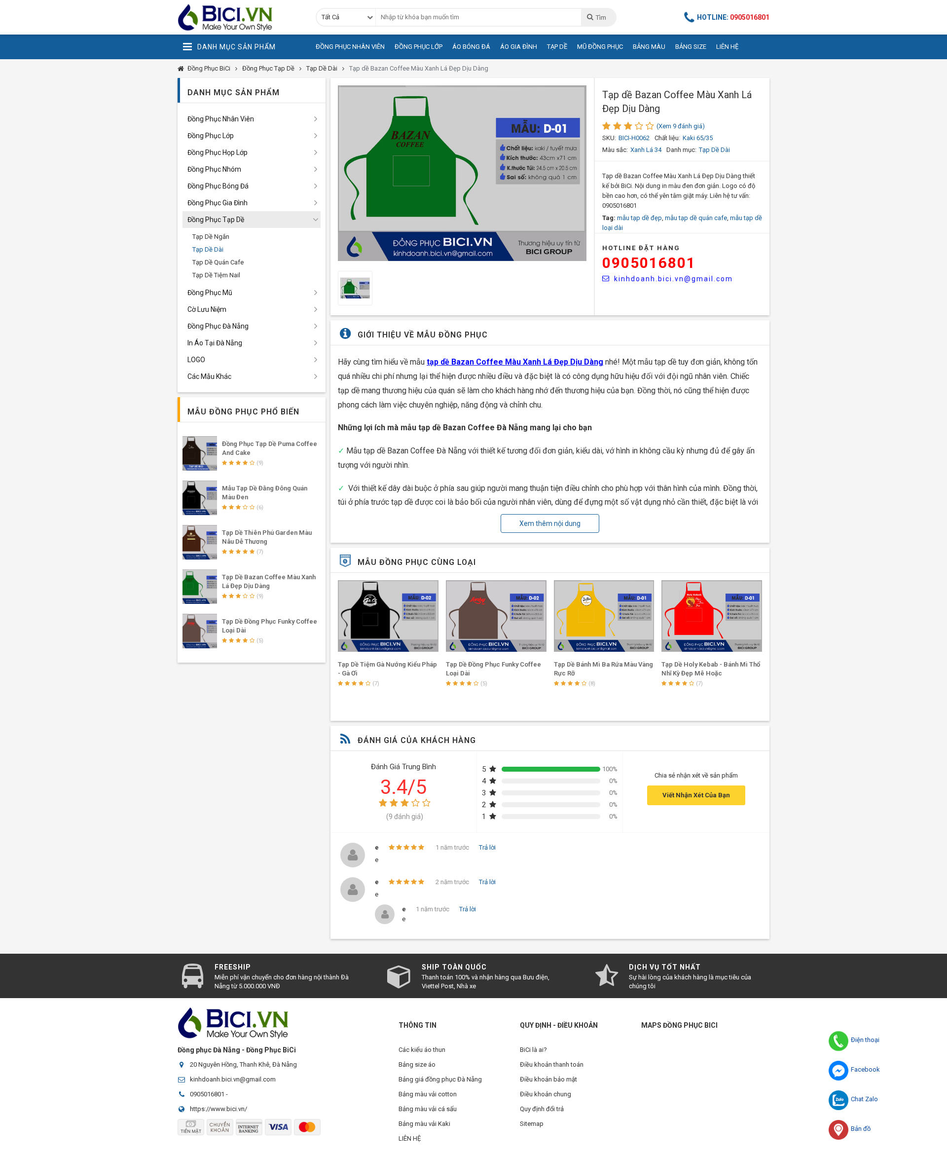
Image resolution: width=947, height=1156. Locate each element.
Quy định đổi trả (542, 1109)
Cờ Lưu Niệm (206, 309)
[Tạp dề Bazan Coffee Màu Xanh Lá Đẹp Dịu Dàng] (199, 586)
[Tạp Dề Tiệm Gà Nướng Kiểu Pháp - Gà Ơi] (388, 616)
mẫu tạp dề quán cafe (696, 218)
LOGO (196, 360)
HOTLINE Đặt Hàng (641, 248)
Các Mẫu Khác (209, 376)
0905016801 (649, 262)
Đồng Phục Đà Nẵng (218, 326)
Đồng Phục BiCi (208, 68)
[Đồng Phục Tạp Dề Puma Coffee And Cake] (199, 453)
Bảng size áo (417, 1064)
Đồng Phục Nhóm (214, 169)
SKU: (609, 138)
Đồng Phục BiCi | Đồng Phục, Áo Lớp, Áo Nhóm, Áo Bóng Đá (239, 17)
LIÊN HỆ (410, 1138)
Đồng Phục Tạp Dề (268, 68)
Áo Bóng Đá (471, 46)
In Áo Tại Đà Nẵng (214, 343)
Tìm (600, 17)
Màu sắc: (615, 149)
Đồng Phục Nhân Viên (350, 46)
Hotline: (733, 17)
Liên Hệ (727, 46)
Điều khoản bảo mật (548, 1079)
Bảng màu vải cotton (428, 1094)
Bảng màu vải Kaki (424, 1123)
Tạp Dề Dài (321, 68)
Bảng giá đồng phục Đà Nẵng (440, 1079)
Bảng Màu (649, 46)
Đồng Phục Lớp (418, 46)
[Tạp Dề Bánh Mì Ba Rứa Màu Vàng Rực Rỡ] (604, 616)
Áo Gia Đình (518, 46)
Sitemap (532, 1123)
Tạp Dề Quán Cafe (218, 262)
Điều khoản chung (545, 1094)
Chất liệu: (667, 138)
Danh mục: (681, 149)
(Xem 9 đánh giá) (680, 126)
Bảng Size (690, 46)
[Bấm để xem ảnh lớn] (462, 173)
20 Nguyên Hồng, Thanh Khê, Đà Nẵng (243, 1064)
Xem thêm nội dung (550, 523)
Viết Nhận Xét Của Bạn (696, 795)
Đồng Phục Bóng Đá (218, 186)
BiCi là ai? (533, 1049)
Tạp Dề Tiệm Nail (216, 275)
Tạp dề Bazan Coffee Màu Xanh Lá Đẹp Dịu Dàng (418, 68)
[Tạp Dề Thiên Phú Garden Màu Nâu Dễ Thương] (199, 542)
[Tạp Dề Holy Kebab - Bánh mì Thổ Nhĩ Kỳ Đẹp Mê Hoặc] (711, 616)
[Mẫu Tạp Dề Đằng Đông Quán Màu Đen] (199, 498)
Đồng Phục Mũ (209, 293)
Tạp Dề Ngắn (210, 236)
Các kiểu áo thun (422, 1049)
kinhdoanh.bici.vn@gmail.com (673, 279)
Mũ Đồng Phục (600, 46)
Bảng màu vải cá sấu (428, 1109)
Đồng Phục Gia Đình (217, 203)
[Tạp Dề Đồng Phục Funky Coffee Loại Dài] (496, 616)
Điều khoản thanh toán (551, 1064)
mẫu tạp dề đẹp (639, 218)
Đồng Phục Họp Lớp (217, 152)
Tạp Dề (557, 46)
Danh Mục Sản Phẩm (236, 47)
